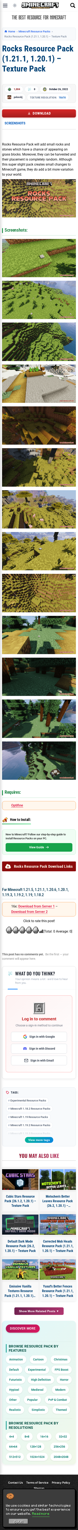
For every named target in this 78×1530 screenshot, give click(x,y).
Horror (64, 1379)
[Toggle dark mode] (15, 5)
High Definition (41, 1379)
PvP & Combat (57, 1399)
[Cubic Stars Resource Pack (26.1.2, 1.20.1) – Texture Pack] (20, 1179)
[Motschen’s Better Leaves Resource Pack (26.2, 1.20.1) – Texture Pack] (58, 1179)
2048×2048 (61, 1457)
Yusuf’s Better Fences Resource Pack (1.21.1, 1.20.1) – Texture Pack (57, 1291)
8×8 (27, 1436)
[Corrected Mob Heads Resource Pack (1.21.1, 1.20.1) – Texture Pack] (58, 1224)
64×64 (13, 1446)
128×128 (35, 1446)
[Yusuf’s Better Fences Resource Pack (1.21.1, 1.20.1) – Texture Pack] (58, 1269)
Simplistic (38, 1409)
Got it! (18, 1522)
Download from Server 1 (36, 906)
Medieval (37, 1389)
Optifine (17, 805)
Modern (60, 1389)
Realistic (15, 1409)
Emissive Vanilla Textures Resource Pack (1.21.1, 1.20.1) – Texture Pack (20, 1291)
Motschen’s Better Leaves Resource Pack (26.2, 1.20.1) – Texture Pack (57, 1201)
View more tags (39, 1140)
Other (13, 1399)
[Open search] (73, 5)
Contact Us (15, 1482)
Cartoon (38, 1359)
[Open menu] (5, 5)
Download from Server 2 (29, 912)
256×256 (59, 1446)
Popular (32, 1399)
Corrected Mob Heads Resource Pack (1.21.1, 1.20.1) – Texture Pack (57, 1246)
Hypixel (14, 1389)
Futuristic (15, 1379)
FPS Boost (61, 1369)
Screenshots (15, 123)
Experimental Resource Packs (28, 1100)
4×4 (11, 1436)
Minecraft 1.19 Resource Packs (29, 1117)
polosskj (18, 97)
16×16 (44, 1436)
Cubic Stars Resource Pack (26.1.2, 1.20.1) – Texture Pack (20, 1201)
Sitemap (39, 1488)
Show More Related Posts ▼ (39, 1311)
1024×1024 (37, 1457)
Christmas (60, 1359)
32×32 (63, 1436)
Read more (41, 1513)
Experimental (37, 1369)
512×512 (15, 1457)
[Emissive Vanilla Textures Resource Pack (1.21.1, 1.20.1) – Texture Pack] (20, 1269)
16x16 (62, 97)
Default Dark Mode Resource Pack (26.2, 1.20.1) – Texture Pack (20, 1246)
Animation (16, 1359)
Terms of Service (37, 1482)
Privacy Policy (61, 1482)
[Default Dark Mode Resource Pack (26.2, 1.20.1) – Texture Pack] (20, 1225)
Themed (61, 1409)
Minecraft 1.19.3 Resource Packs (30, 1133)
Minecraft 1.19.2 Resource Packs (30, 1125)
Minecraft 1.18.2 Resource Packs (30, 1108)
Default (14, 1369)
